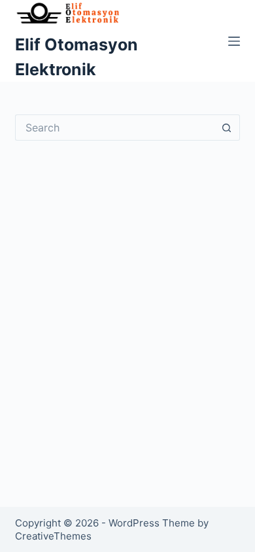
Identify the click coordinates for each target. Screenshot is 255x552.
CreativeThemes (53, 536)
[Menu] (234, 41)
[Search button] (227, 127)
